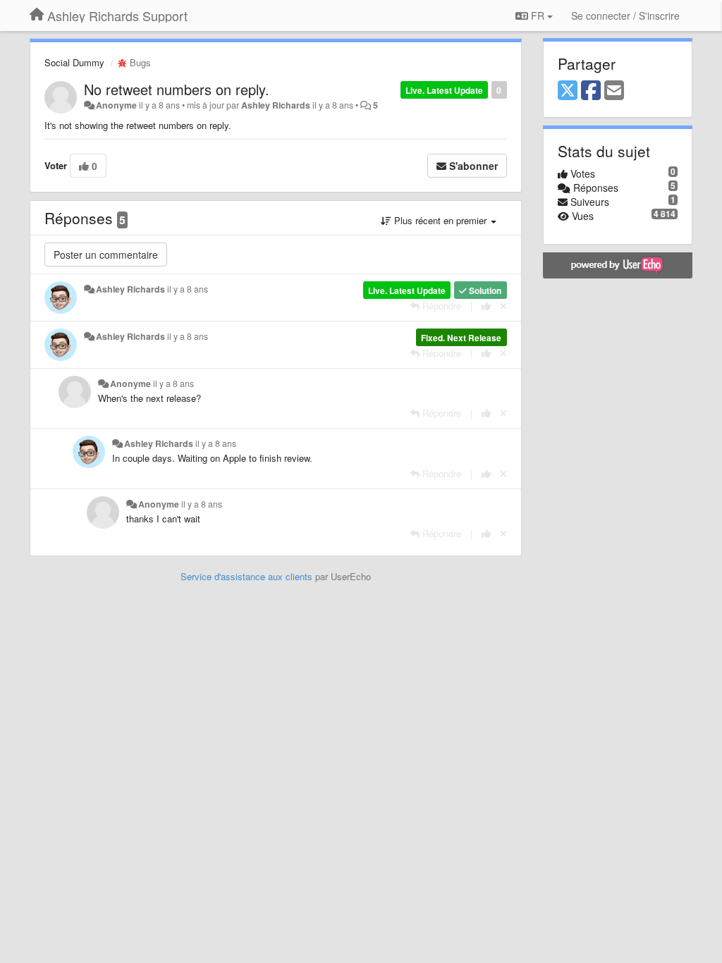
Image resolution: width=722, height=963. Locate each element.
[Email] (614, 91)
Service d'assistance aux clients (246, 576)
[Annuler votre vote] (503, 305)
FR (537, 15)
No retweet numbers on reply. (176, 89)
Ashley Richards (275, 105)
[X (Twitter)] (567, 91)
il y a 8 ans (187, 289)
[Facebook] (591, 91)
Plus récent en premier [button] (440, 220)
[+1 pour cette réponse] (486, 305)
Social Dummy (74, 62)
